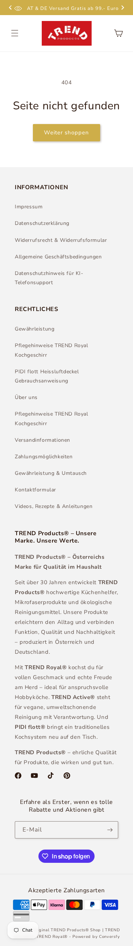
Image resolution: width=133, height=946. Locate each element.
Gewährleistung (34, 328)
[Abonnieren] (110, 830)
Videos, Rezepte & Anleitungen (53, 506)
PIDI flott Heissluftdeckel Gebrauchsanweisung (47, 376)
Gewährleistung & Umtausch (51, 473)
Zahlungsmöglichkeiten (44, 456)
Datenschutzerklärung (42, 223)
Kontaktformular (35, 489)
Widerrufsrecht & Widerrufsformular (61, 240)
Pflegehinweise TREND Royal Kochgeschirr (51, 350)
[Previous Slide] (10, 8)
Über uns (26, 397)
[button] (15, 33)
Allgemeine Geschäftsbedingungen (58, 256)
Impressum (28, 206)
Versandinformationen (42, 440)
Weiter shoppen (66, 132)
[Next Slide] (122, 8)
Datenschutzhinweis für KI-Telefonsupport (49, 278)
